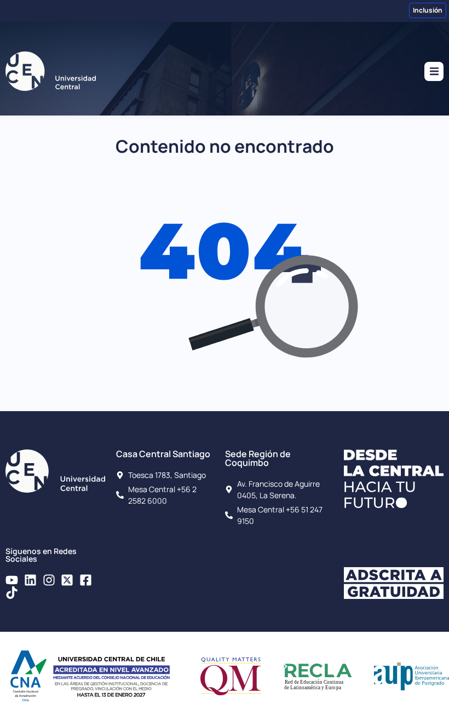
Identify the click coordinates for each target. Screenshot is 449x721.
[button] (434, 71)
